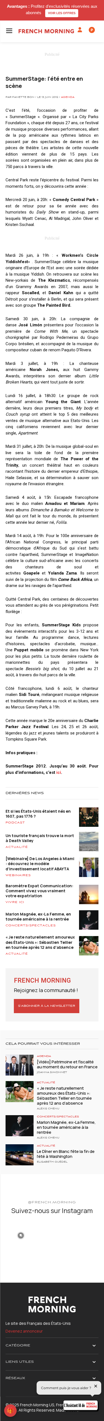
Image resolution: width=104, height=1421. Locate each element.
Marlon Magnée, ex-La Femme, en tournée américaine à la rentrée (38, 916)
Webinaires (18, 875)
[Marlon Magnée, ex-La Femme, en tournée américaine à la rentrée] (20, 1125)
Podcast (15, 822)
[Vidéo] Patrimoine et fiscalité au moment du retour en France (67, 1064)
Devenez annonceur (24, 1331)
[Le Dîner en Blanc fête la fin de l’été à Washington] (20, 1154)
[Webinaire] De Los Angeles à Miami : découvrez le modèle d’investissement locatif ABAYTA (40, 863)
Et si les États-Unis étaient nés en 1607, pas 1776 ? (38, 814)
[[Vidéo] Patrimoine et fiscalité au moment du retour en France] (20, 1065)
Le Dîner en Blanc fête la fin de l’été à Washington (66, 1153)
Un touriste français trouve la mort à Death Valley (40, 838)
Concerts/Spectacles (31, 925)
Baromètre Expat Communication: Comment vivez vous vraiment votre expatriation (39, 890)
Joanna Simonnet (52, 1072)
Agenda (67, 97)
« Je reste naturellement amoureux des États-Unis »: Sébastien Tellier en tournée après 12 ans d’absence (40, 942)
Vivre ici (15, 902)
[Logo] (46, 31)
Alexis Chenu (48, 1108)
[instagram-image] (21, 1235)
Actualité (17, 847)
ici (58, 772)
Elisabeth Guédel (52, 1162)
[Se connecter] (80, 29)
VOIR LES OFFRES (61, 13)
